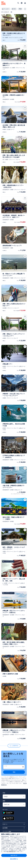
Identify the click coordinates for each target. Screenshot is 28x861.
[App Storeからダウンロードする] (8, 818)
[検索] (18, 3)
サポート (4, 824)
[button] (14, 28)
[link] (14, 28)
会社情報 (4, 828)
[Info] (11, 12)
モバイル (4, 809)
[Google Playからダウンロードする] (8, 813)
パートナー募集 (6, 831)
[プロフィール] (25, 3)
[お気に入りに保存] (25, 16)
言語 (4, 793)
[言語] (21, 3)
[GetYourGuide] (3, 3)
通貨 (4, 801)
